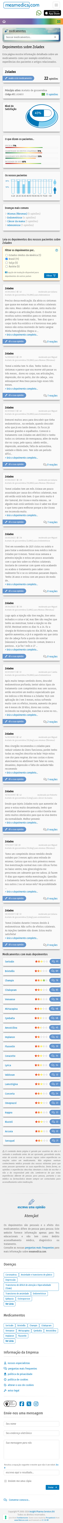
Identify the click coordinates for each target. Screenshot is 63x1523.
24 (57, 1093)
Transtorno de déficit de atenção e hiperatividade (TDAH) (28, 1287)
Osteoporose (24, 1298)
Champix (9, 980)
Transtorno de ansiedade (17, 1293)
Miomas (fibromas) (17, 213)
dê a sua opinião (16, 341)
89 (57, 971)
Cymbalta (10, 1018)
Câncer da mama (16, 221)
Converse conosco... (19, 1499)
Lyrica (8, 1065)
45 (57, 1027)
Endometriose (14, 217)
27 (57, 1084)
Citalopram (11, 990)
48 (57, 1008)
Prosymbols (50, 1518)
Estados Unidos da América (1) (25, 255)
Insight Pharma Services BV (42, 1511)
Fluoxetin (10, 1046)
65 (57, 989)
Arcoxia (9, 1131)
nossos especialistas (19, 1363)
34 (57, 1055)
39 (57, 1046)
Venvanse (10, 999)
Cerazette (10, 1055)
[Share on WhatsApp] (38, 13)
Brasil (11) (14, 258)
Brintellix (10, 971)
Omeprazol (10, 1103)
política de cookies (18, 1379)
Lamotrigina (11, 1084)
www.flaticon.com (21, 1520)
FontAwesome (22, 1518)
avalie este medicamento (20, 78)
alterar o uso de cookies (21, 1385)
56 (57, 999)
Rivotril (9, 1121)
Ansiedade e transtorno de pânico (36, 1274)
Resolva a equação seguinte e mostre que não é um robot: (31, 1466)
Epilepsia (9, 1298)
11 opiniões (52, 94)
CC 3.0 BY (45, 1520)
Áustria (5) (14, 266)
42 (57, 1037)
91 (57, 961)
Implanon (10, 1037)
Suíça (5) (13, 262)
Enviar (51, 1487)
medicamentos (17, 31)
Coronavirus (11, 1274)
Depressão (10, 1280)
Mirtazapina (11, 1008)
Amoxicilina (11, 1027)
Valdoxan (10, 1074)
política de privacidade (20, 1374)
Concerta (10, 1093)
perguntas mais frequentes (39, 1247)
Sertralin (9, 961)
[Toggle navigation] (56, 5)
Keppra (8, 1112)
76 (57, 980)
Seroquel (10, 1140)
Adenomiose (14, 225)
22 (57, 1121)
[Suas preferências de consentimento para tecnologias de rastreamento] (6, 1517)
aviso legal (13, 1390)
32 (57, 1074)
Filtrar (49, 275)
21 (57, 1140)
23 (57, 1102)
